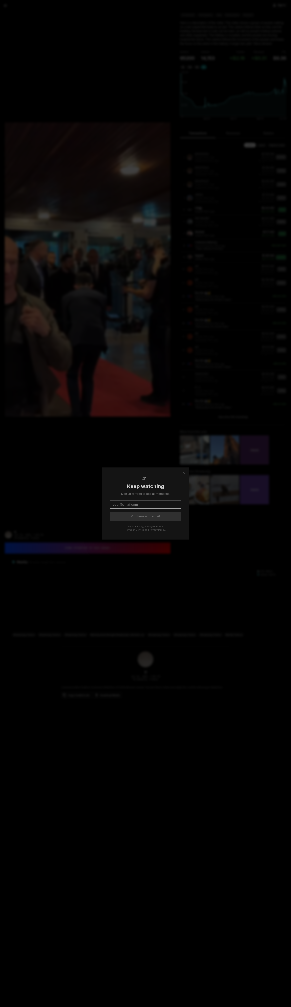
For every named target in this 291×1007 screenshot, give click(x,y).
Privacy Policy (157, 529)
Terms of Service (134, 529)
